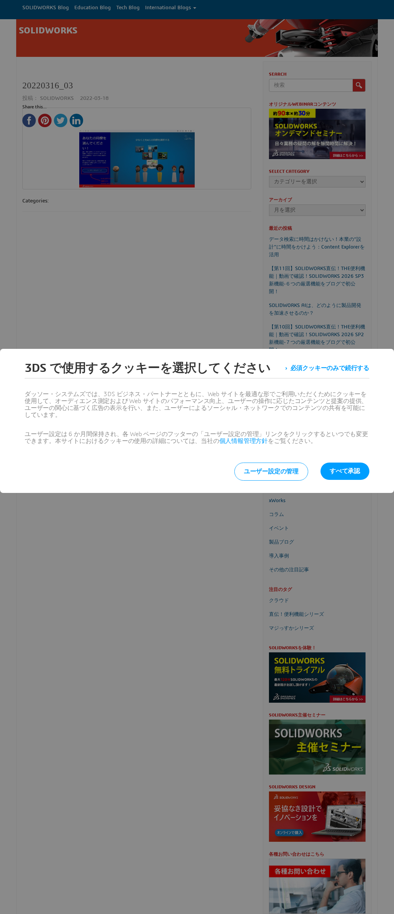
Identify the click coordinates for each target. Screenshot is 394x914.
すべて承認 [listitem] (345, 471)
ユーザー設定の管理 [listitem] (271, 471)
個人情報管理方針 (243, 441)
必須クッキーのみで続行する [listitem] (329, 368)
